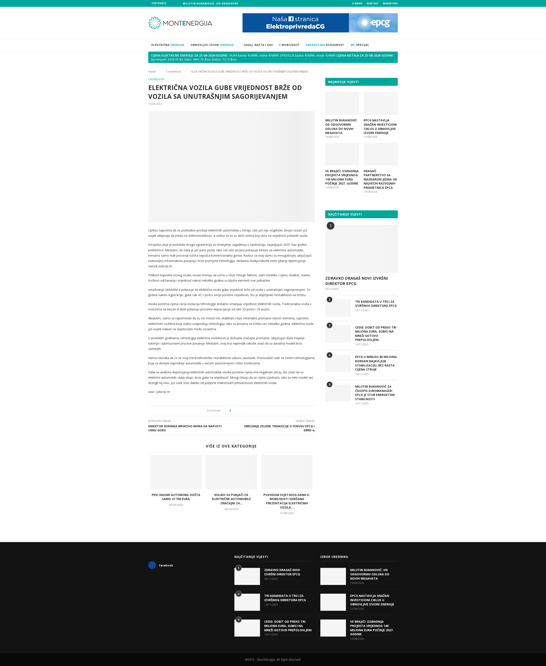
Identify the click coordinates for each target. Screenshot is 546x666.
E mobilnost (173, 71)
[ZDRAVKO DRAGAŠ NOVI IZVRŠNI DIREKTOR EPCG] (361, 249)
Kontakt (373, 3)
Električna (167, 45)
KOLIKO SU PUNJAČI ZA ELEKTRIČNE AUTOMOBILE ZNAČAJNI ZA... (231, 499)
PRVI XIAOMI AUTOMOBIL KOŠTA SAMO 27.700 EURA (176, 497)
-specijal (360, 45)
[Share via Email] (257, 411)
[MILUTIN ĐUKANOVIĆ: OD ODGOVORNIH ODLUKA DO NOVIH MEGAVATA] (342, 103)
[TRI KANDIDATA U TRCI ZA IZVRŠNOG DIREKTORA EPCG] (338, 308)
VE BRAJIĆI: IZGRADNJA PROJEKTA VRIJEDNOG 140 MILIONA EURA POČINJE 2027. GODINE (342, 177)
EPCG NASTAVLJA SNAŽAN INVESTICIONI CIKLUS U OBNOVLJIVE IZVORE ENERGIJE (380, 126)
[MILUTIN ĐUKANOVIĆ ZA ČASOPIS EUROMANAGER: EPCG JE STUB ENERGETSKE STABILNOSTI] (338, 392)
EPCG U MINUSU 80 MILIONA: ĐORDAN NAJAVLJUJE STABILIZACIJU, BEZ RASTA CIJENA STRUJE (376, 363)
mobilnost (289, 45)
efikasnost (325, 45)
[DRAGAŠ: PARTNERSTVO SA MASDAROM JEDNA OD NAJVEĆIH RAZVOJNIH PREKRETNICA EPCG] (381, 154)
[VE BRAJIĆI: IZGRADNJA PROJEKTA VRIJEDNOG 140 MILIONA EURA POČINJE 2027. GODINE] (342, 154)
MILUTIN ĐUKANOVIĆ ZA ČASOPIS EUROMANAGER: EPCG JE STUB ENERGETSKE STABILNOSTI (375, 392)
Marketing (390, 3)
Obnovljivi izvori (212, 45)
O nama (357, 3)
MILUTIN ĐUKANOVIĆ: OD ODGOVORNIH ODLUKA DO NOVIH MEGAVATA (235, 3)
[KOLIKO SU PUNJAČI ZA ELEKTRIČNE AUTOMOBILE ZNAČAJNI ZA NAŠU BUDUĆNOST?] (231, 472)
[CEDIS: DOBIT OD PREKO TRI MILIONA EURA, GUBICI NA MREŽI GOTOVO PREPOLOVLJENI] (338, 333)
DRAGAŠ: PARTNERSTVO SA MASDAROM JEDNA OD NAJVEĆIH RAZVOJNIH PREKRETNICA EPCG (380, 179)
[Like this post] (236, 411)
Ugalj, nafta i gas (258, 45)
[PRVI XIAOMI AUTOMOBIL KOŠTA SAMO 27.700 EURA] (176, 472)
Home (152, 71)
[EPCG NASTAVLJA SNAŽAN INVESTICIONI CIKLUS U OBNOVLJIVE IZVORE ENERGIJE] (381, 103)
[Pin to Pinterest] (253, 411)
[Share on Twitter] (248, 411)
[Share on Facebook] (244, 411)
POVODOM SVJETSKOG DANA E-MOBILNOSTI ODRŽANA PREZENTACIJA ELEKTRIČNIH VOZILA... (286, 501)
